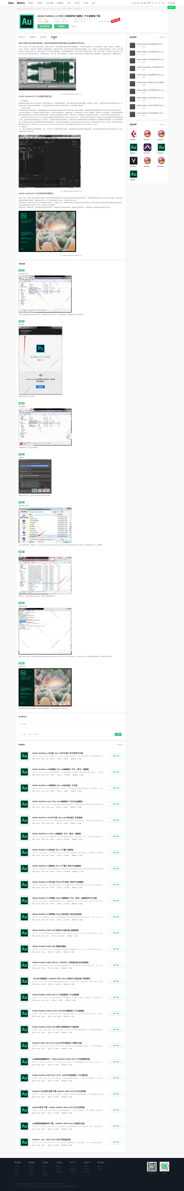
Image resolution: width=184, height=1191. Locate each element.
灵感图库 (31, 1169)
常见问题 (59, 1172)
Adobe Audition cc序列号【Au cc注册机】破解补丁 (151, 82)
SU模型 (39, 3)
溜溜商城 (45, 1175)
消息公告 (59, 1169)
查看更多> (120, 744)
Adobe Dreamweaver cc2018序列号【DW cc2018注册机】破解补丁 (151, 67)
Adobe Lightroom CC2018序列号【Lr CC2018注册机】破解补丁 (151, 113)
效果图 (31, 1175)
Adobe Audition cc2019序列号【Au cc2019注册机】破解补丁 (151, 59)
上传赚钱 (72, 1172)
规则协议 (72, 1169)
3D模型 (30, 3)
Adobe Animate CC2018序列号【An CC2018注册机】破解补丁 (151, 44)
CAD (69, 3)
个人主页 (72, 1166)
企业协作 (86, 1166)
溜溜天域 (86, 1172)
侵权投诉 (100, 1166)
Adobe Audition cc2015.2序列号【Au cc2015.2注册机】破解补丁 (151, 105)
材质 (16, 1175)
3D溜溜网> (26, 8)
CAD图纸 (31, 1166)
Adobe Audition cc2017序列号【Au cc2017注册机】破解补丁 (151, 98)
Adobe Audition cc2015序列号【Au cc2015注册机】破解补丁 (151, 52)
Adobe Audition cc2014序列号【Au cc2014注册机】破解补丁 (151, 90)
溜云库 (44, 1166)
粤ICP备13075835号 (59, 1186)
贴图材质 (60, 3)
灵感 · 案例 (49, 3)
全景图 (44, 1172)
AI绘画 (86, 3)
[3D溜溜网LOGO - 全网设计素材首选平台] (11, 3)
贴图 (16, 1172)
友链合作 (100, 1169)
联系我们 (59, 1166)
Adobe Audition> (41, 8)
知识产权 (86, 1169)
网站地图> (101, 1162)
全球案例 (31, 1172)
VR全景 (77, 3)
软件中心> (33, 8)
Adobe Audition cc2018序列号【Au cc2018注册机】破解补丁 (151, 75)
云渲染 (44, 1169)
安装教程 (61, 26)
